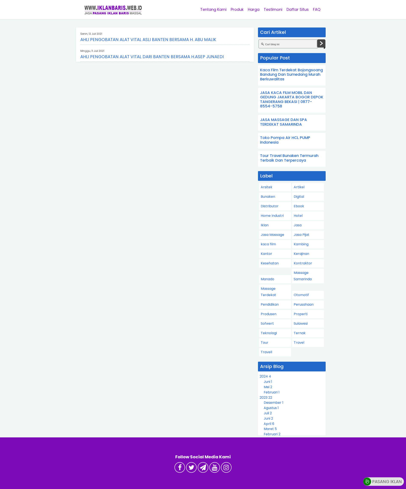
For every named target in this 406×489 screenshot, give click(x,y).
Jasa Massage (272, 234)
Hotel (298, 215)
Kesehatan (270, 263)
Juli (268, 413)
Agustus (271, 407)
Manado (267, 279)
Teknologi (269, 333)
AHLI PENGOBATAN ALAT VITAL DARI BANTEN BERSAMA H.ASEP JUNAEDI (152, 57)
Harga (253, 9)
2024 (265, 376)
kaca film (268, 244)
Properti (300, 314)
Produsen (268, 314)
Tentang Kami (213, 9)
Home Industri (272, 215)
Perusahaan (304, 304)
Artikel (299, 187)
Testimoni (273, 9)
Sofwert (267, 323)
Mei (268, 387)
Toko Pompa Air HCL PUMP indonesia (285, 140)
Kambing (301, 244)
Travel (299, 342)
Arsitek (266, 187)
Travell (266, 352)
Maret (270, 428)
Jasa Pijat (301, 234)
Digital (299, 196)
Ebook (299, 206)
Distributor (269, 206)
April (269, 423)
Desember (273, 402)
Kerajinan (301, 253)
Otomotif (301, 295)
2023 (266, 397)
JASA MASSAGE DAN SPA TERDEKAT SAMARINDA (283, 122)
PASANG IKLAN (386, 480)
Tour (264, 342)
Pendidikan (270, 304)
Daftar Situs (298, 9)
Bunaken (268, 196)
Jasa (298, 225)
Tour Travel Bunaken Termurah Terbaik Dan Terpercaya (289, 158)
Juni (268, 381)
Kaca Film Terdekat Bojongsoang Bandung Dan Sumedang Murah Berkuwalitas (291, 74)
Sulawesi (301, 323)
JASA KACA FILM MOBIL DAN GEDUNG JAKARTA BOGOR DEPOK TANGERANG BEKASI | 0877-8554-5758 (291, 99)
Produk (237, 9)
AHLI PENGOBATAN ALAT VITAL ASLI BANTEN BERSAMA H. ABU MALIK (148, 40)
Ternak (300, 333)
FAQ (316, 9)
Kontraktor (303, 263)
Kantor (266, 253)
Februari (272, 392)
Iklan (265, 225)
